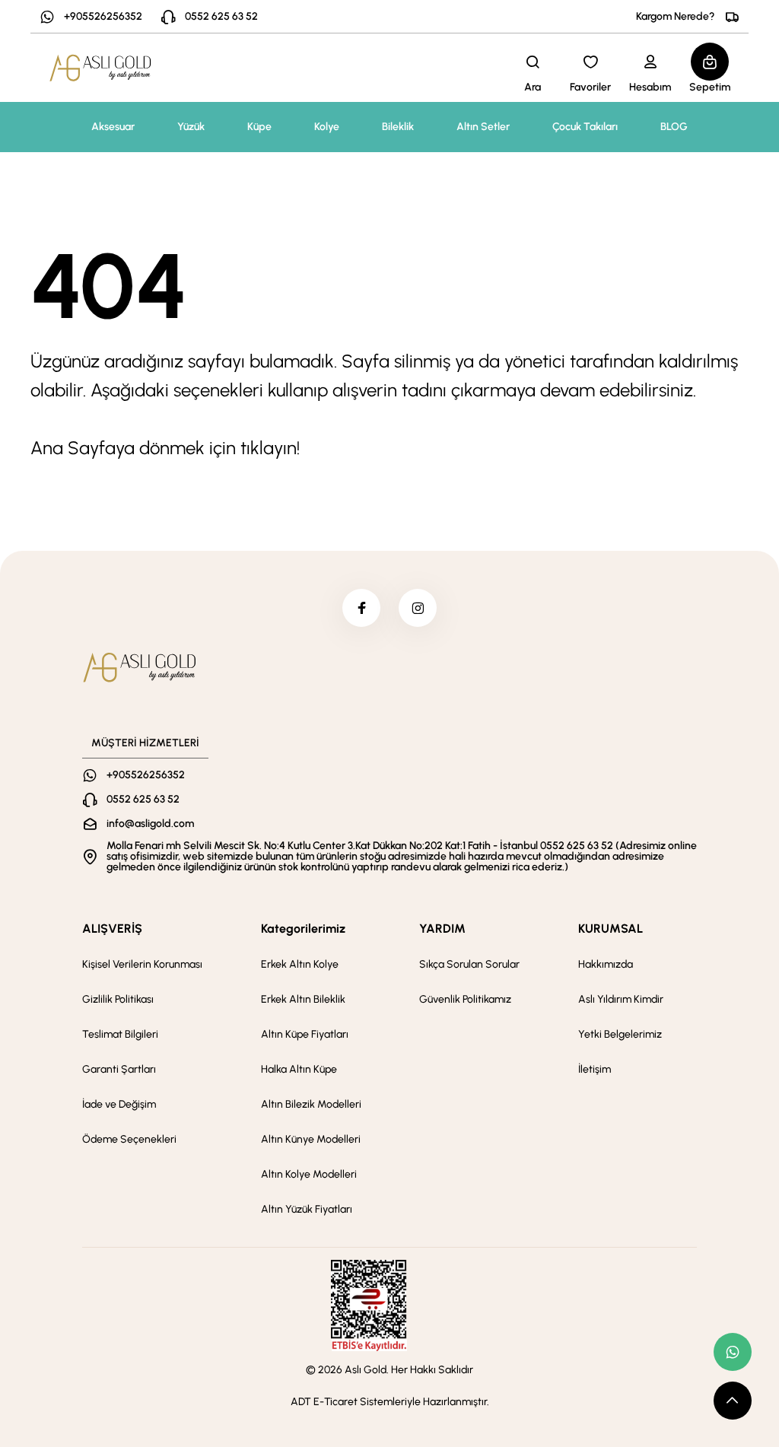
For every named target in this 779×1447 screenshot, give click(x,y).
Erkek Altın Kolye (300, 964)
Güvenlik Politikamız (465, 999)
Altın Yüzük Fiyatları (306, 1209)
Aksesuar (113, 126)
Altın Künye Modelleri (311, 1139)
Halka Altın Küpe (299, 1069)
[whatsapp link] (733, 1352)
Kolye (326, 126)
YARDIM (442, 928)
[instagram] (418, 608)
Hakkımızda (605, 964)
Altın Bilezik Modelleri (311, 1104)
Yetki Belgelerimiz (620, 1034)
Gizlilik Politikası (118, 999)
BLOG (674, 126)
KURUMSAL (610, 928)
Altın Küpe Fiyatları (304, 1034)
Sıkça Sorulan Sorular (469, 964)
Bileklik (398, 126)
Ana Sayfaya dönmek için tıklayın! (165, 448)
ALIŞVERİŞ (112, 928)
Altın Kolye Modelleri (309, 1174)
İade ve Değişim (119, 1104)
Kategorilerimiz (303, 928)
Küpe (259, 126)
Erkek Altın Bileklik (303, 999)
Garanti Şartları (119, 1069)
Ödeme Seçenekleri (129, 1139)
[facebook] (361, 608)
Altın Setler (483, 126)
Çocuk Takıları (585, 126)
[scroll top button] (733, 1401)
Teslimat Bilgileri (120, 1034)
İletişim (594, 1069)
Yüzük (191, 126)
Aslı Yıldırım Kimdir (620, 999)
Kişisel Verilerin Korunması (142, 964)
